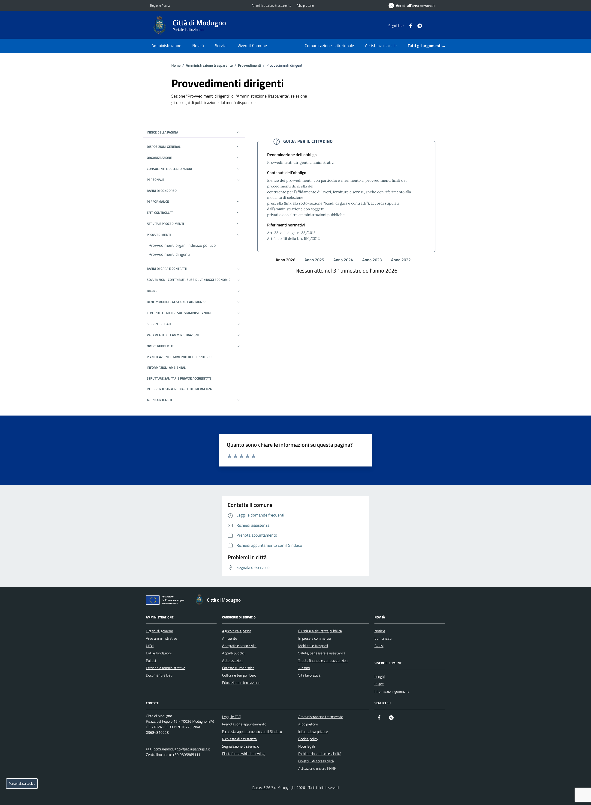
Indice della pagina (162, 132)
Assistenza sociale (381, 45)
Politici (151, 660)
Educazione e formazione (241, 682)
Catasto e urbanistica (238, 668)
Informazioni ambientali (167, 367)
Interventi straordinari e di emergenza (179, 388)
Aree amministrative (161, 638)
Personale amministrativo (165, 668)
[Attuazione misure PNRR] (166, 600)
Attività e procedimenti (165, 223)
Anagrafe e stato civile (239, 645)
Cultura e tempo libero (239, 675)
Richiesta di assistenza (239, 739)
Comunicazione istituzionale (329, 45)
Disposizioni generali (164, 146)
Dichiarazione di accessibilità (319, 753)
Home (176, 65)
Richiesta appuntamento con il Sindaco (252, 731)
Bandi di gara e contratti (167, 268)
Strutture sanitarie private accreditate (179, 378)
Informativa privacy (313, 731)
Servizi (220, 45)
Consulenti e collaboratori (169, 168)
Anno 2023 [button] (372, 260)
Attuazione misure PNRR (317, 768)
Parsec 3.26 (261, 787)
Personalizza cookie (22, 783)
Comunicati (383, 638)
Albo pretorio (305, 5)
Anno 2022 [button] (401, 260)
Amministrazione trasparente (271, 5)
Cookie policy (308, 739)
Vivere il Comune (252, 45)
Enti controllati (160, 212)
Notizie (379, 631)
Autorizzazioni (232, 660)
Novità (198, 45)
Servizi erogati (159, 323)
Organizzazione (159, 157)
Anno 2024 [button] (343, 260)
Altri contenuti (159, 399)
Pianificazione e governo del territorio (179, 356)
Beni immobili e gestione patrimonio (176, 301)
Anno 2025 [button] (315, 260)
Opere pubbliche (160, 346)
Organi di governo (159, 631)
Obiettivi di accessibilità (316, 761)
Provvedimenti (249, 65)
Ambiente (229, 638)
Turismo (304, 668)
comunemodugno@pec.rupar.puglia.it (182, 749)
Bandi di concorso (162, 190)
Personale (155, 179)
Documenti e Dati (159, 675)
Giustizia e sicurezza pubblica (320, 631)
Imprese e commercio (314, 638)
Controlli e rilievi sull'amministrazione (179, 312)
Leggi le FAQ (231, 716)
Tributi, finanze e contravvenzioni (323, 660)
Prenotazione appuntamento (244, 724)
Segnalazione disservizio (240, 746)
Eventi (379, 684)
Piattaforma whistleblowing (243, 753)
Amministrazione (166, 45)
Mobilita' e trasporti (313, 645)
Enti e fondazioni (159, 653)
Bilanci (152, 290)
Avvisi (378, 645)
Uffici (150, 645)
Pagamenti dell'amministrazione (173, 335)
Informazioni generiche (391, 691)
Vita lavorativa (309, 675)
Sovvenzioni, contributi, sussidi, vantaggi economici (189, 279)
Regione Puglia (160, 5)
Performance (158, 201)
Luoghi (379, 676)
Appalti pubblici (233, 653)
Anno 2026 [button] (286, 260)
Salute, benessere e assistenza (321, 653)
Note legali (306, 746)
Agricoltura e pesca (236, 631)
